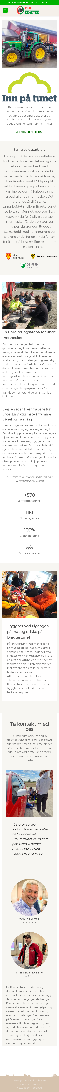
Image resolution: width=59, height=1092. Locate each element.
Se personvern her (29, 1084)
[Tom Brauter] (29, 10)
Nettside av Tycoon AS (29, 1087)
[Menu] (5, 10)
